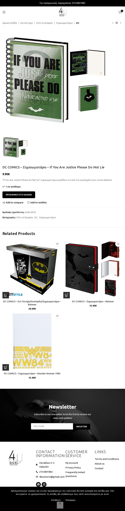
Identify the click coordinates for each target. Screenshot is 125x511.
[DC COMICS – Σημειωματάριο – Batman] (93, 268)
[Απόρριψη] (60, 505)
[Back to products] (117, 23)
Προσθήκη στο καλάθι (19, 194)
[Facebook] (38, 484)
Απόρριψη (70, 500)
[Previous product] (113, 23)
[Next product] (121, 23)
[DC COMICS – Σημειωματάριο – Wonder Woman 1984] (32, 341)
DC (77, 23)
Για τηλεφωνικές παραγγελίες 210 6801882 (62, 3)
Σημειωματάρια (64, 23)
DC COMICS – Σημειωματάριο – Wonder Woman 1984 (32, 373)
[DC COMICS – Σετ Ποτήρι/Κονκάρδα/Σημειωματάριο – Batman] (32, 268)
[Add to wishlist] (57, 244)
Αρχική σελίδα (9, 23)
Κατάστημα (27, 23)
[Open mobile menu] (4, 12)
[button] (5, 295)
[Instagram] (44, 484)
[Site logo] (62, 12)
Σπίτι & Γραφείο (44, 23)
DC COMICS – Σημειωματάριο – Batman (93, 301)
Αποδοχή (56, 500)
